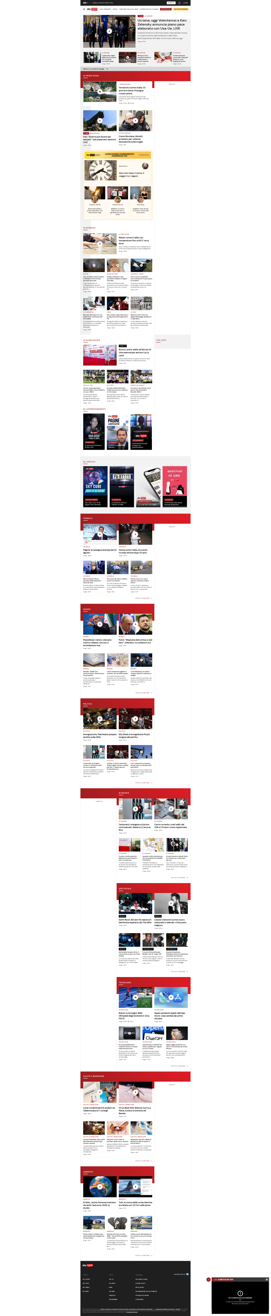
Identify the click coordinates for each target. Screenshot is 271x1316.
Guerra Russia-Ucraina (149, 9)
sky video (86, 1287)
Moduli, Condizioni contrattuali (109, 1309)
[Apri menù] (84, 9)
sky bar (112, 1291)
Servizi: (111, 1275)
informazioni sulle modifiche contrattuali (141, 1309)
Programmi (113, 1299)
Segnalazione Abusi (132, 1312)
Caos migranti (105, 9)
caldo (115, 9)
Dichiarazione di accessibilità (146, 1291)
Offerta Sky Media (142, 1295)
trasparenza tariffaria (162, 1309)
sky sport (86, 1279)
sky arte (86, 1291)
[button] (135, 69)
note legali (140, 1287)
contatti (178, 1309)
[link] (208, 1279)
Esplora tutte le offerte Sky (103, 3)
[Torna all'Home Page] (92, 9)
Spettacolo (166, 9)
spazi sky (112, 1295)
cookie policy (141, 1283)
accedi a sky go (179, 1274)
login (185, 3)
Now (110, 1287)
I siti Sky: (85, 1275)
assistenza (171, 1309)
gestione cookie (141, 1279)
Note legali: (139, 1275)
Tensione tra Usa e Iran (128, 9)
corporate (139, 1299)
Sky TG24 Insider (180, 9)
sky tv (111, 1279)
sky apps (112, 1283)
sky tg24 (86, 1283)
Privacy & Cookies (124, 1309)
